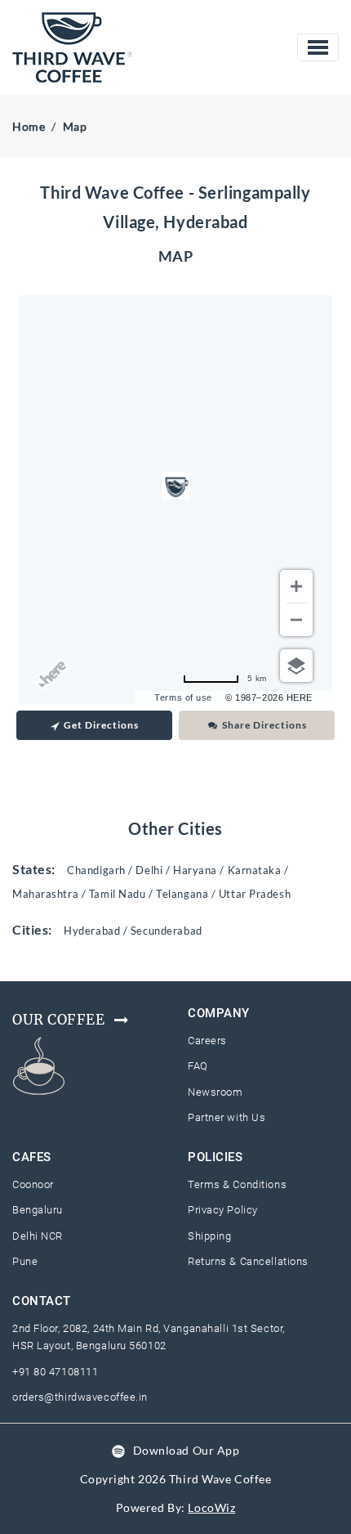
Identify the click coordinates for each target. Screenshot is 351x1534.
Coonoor (33, 1184)
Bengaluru (37, 1210)
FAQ (198, 1066)
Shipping (209, 1236)
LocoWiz (211, 1507)
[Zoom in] (296, 586)
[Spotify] (118, 1450)
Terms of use (183, 697)
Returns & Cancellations (248, 1261)
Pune (25, 1261)
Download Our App (186, 1450)
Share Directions (264, 725)
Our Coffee (58, 1020)
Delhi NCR (37, 1236)
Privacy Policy (223, 1210)
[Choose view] (296, 665)
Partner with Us (226, 1117)
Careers (207, 1040)
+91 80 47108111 (55, 1372)
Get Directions (101, 725)
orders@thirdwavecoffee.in (80, 1397)
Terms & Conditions (237, 1184)
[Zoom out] (296, 619)
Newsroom (215, 1092)
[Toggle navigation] (318, 47)
